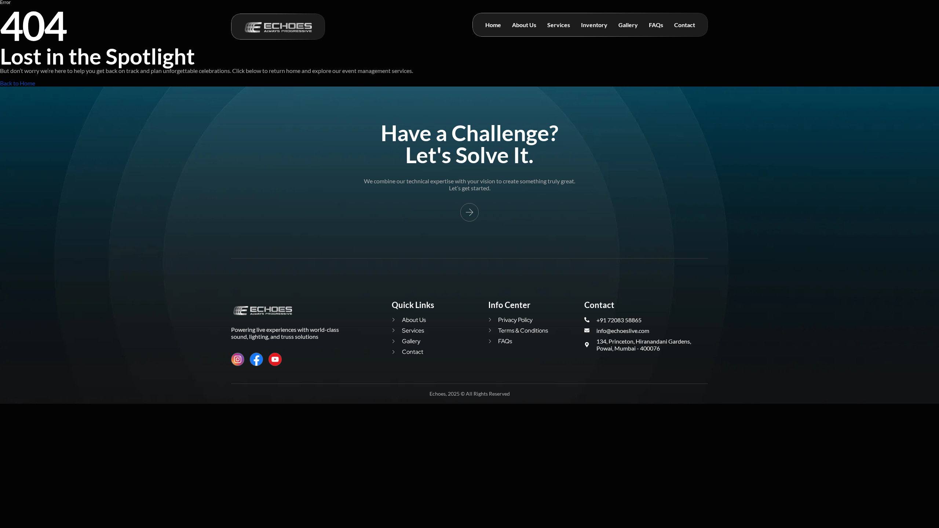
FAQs (656, 24)
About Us (524, 24)
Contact (684, 24)
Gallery (628, 24)
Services (558, 24)
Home (493, 24)
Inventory (594, 24)
